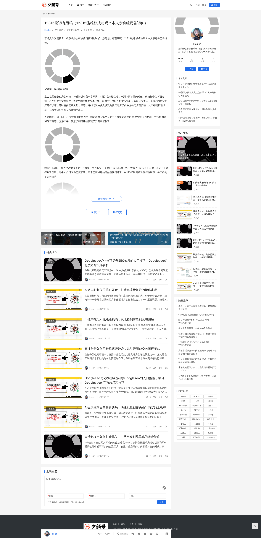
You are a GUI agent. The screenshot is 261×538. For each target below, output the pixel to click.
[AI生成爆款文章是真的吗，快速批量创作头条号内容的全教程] (63, 416)
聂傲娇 (210, 433)
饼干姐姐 (197, 414)
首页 (71, 4)
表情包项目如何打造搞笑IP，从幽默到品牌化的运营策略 (122, 437)
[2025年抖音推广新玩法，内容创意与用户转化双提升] (184, 243)
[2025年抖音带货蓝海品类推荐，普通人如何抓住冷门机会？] (184, 171)
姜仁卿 (197, 428)
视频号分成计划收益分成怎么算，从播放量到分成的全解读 (204, 214)
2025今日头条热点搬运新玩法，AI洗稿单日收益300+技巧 (205, 228)
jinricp (210, 414)
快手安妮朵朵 (184, 419)
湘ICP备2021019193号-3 (165, 529)
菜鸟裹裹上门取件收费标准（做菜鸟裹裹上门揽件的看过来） (204, 199)
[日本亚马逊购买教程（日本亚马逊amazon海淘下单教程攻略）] (184, 272)
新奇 (131, 524)
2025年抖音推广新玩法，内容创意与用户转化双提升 (205, 243)
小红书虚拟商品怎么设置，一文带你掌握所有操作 (204, 286)
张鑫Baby (211, 428)
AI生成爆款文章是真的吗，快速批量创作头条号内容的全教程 (125, 407)
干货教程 (87, 30)
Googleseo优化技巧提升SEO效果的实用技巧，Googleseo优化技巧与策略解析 (126, 263)
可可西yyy (210, 437)
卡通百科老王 (184, 428)
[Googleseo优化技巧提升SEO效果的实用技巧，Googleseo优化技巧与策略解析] (63, 270)
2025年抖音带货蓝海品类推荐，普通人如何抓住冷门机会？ (205, 171)
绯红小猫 (183, 414)
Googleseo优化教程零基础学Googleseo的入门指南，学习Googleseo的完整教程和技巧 (124, 380)
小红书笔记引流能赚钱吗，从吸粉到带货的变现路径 (119, 319)
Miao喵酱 (183, 405)
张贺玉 (183, 424)
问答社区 (107, 4)
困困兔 (210, 401)
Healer (47, 30)
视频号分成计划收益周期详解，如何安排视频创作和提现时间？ (204, 257)
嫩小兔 (183, 410)
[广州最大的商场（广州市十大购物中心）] (184, 185)
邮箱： (92, 496)
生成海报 (123, 533)
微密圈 (210, 396)
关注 (191, 69)
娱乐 (123, 524)
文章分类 (92, 4)
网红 (183, 401)
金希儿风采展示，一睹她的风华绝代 (195, 328)
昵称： (51, 496)
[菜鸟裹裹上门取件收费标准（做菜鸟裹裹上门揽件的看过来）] (184, 200)
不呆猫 (210, 424)
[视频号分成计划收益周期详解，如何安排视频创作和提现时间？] (184, 257)
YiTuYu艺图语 (197, 396)
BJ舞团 (197, 424)
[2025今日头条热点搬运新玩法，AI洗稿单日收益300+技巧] (184, 229)
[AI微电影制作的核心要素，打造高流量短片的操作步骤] (63, 299)
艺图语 (183, 396)
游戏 (140, 524)
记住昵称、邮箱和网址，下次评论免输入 (67, 502)
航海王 (183, 433)
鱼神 (183, 437)
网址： (134, 496)
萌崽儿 (210, 405)
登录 (197, 4)
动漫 (82, 4)
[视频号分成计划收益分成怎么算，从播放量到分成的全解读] (184, 214)
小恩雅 (210, 410)
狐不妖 (197, 410)
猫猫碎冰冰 (196, 405)
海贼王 (197, 433)
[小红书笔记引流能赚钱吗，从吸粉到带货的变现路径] (63, 328)
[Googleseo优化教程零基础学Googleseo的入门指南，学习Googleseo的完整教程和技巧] (63, 387)
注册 (204, 4)
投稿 (215, 5)
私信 (205, 69)
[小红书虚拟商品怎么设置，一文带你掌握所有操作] (184, 286)
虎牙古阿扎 (196, 437)
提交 (161, 502)
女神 (197, 401)
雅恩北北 (210, 419)
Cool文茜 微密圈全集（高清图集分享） (196, 314)
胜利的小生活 (197, 419)
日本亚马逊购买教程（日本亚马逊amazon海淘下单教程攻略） (204, 271)
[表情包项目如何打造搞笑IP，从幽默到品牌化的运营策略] (63, 446)
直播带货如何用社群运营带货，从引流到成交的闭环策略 (122, 349)
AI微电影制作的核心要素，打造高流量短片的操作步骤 (121, 290)
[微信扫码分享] (133, 533)
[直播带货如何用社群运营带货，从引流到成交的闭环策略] (63, 358)
